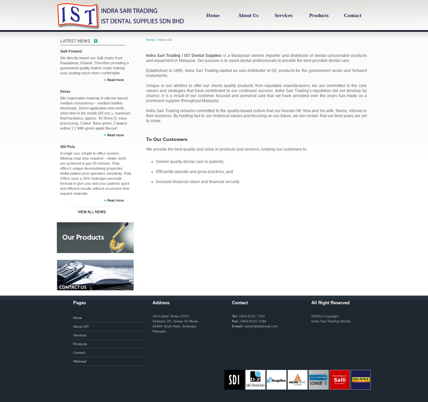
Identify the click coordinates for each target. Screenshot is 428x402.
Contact (352, 15)
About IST (81, 326)
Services (284, 15)
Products (319, 15)
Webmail (79, 361)
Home (213, 15)
